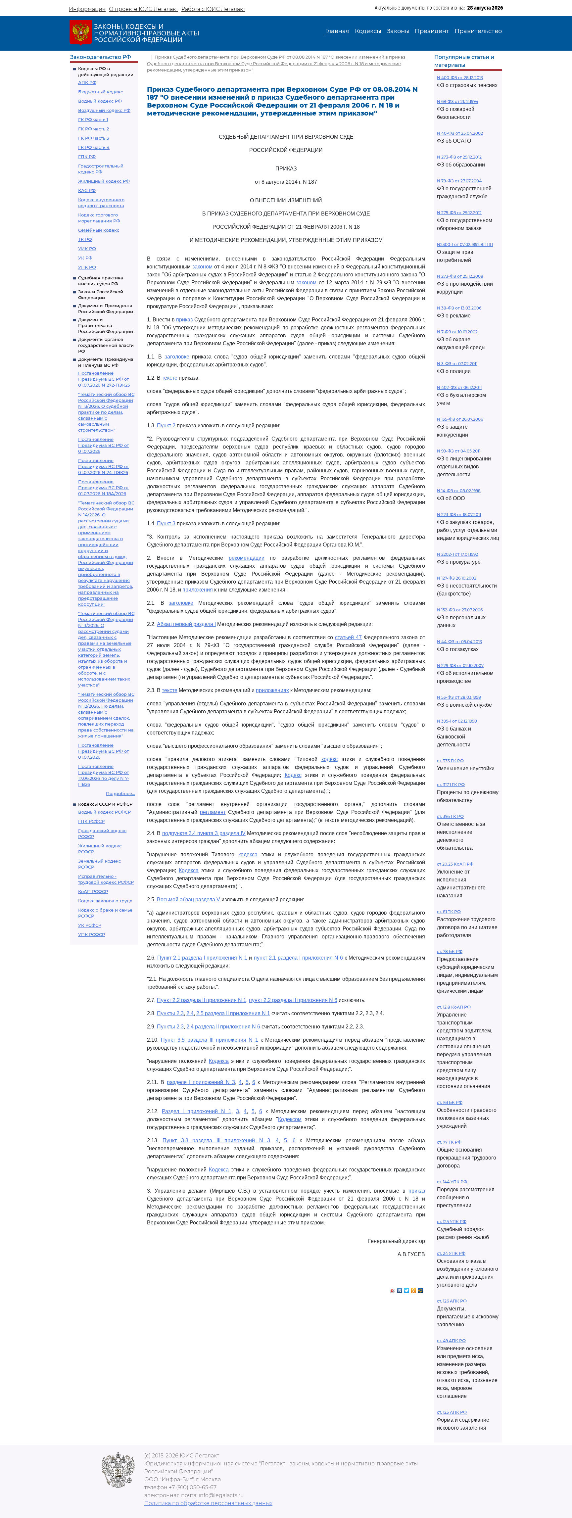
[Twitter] (406, 1289)
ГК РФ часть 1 (93, 119)
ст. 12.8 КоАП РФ (454, 1007)
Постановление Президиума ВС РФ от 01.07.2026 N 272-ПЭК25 (104, 379)
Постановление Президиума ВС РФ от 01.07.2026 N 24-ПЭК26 (103, 466)
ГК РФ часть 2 (93, 128)
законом (202, 266)
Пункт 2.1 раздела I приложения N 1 (202, 958)
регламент (213, 812)
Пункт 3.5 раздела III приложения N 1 (209, 1040)
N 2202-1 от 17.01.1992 (457, 554)
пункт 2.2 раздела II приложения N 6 (293, 1000)
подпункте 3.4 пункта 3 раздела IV (204, 833)
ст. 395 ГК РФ (450, 816)
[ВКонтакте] (399, 1289)
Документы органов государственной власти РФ (106, 345)
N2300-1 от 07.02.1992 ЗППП (465, 244)
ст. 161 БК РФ (449, 1102)
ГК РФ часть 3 (93, 138)
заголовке (177, 356)
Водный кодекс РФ (100, 101)
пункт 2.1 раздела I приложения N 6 (298, 958)
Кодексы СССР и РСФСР (105, 804)
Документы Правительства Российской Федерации (105, 325)
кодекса (248, 854)
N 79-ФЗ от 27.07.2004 (459, 180)
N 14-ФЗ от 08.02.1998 (459, 490)
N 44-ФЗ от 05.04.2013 (459, 641)
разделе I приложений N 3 (201, 1082)
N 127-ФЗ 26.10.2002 (456, 578)
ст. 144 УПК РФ (452, 1181)
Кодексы (368, 31)
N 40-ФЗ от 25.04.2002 (460, 133)
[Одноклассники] (413, 1289)
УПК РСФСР (91, 934)
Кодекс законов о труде (105, 900)
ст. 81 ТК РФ (449, 911)
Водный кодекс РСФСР (104, 812)
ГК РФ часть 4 (94, 147)
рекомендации (246, 558)
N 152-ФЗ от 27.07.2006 (460, 609)
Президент (432, 31)
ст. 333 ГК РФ (450, 760)
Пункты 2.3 (170, 1013)
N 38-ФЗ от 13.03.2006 (459, 308)
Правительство (478, 31)
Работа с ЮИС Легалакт (213, 9)
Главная (337, 31)
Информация (87, 9)
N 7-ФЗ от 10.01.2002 (457, 331)
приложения (197, 590)
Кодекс (293, 775)
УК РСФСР (89, 925)
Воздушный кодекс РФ (104, 110)
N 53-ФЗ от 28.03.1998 (459, 697)
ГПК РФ (87, 156)
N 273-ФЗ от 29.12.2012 (459, 157)
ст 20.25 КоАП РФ (455, 864)
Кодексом (290, 1119)
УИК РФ (87, 248)
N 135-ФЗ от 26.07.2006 (460, 419)
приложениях (272, 690)
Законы (398, 31)
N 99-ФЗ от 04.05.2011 (458, 451)
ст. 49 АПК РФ (451, 1340)
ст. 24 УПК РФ (451, 1253)
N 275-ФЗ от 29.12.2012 (459, 212)
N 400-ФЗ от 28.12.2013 (460, 77)
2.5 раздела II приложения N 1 (233, 1013)
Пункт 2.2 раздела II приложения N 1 (201, 1000)
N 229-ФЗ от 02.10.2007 (460, 665)
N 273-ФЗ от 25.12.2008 (460, 276)
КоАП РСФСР (93, 891)
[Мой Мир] (420, 1289)
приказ (184, 319)
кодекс (329, 759)
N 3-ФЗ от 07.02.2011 (457, 363)
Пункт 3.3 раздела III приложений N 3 (216, 1140)
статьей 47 (348, 637)
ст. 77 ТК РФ (449, 1142)
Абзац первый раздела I (186, 624)
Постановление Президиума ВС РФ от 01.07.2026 (103, 445)
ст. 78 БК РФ (449, 951)
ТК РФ (85, 239)
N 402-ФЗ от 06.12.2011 (459, 387)
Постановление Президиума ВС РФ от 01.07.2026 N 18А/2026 (103, 487)
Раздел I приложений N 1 (196, 1111)
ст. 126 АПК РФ (452, 1301)
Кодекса (189, 870)
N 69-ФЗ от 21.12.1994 (457, 101)
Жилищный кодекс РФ (104, 181)
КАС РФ (87, 190)
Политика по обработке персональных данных (208, 1503)
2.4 (190, 1013)
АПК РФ (87, 82)
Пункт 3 (166, 523)
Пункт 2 (166, 425)
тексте (169, 378)
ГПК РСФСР (91, 821)
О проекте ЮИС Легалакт (143, 9)
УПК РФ (87, 267)
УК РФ (85, 258)
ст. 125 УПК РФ (451, 1221)
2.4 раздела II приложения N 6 (223, 1026)
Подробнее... (120, 793)
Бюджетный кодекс (100, 91)
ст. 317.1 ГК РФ (451, 784)
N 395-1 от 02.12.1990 (457, 721)
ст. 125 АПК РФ (452, 1412)
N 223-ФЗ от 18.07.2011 (459, 514)
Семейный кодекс (98, 230)
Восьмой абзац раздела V (188, 899)
